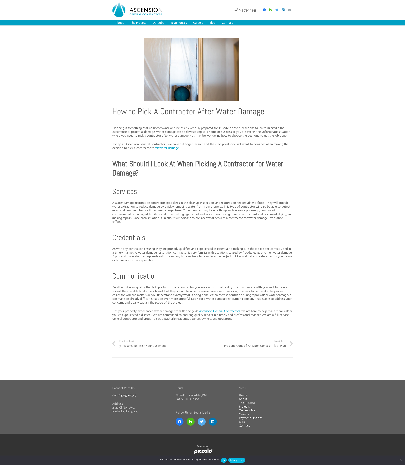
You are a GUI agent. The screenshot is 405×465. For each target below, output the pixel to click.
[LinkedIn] (283, 10)
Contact (244, 425)
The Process (247, 403)
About (243, 399)
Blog (242, 422)
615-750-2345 (127, 395)
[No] (401, 460)
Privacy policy (237, 460)
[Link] (142, 10)
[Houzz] (270, 10)
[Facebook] (264, 10)
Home (243, 395)
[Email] (289, 10)
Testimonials (247, 410)
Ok (223, 460)
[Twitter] (277, 10)
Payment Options (250, 418)
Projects (244, 406)
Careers (244, 414)
